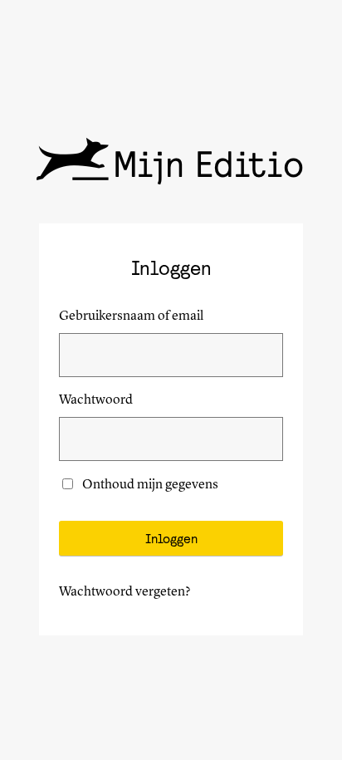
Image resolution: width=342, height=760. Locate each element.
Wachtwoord (96, 400)
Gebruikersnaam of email (131, 316)
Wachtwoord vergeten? (125, 592)
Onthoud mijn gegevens (150, 485)
